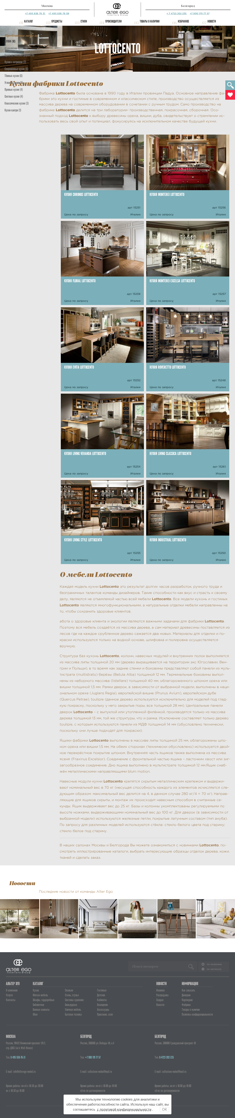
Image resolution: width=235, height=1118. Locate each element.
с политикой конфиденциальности (124, 1109)
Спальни (69, 990)
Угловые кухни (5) (14, 83)
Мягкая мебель (40, 995)
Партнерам (187, 1000)
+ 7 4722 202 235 (177, 13)
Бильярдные (71, 1005)
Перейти (19, 929)
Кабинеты (102, 1000)
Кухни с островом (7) (15, 62)
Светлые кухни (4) (14, 96)
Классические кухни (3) (17, 103)
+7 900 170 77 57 (200, 13)
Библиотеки (38, 1005)
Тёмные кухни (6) (13, 76)
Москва (47, 6)
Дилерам (186, 995)
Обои (35, 1014)
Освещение (102, 1005)
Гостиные (101, 990)
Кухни (36, 990)
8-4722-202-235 (166, 1057)
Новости (211, 21)
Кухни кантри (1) (13, 110)
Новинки (160, 990)
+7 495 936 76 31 (35, 13)
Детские (101, 995)
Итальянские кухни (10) (16, 48)
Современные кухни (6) (16, 69)
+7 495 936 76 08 (58, 13)
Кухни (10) (10, 41)
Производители (113, 21)
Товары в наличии (149, 21)
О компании (11, 990)
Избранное (183, 21)
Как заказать (188, 990)
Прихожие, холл (105, 1014)
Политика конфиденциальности (197, 1014)
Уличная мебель (73, 1010)
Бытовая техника (73, 1014)
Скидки (159, 1000)
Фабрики (186, 1005)
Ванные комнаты (41, 1010)
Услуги (9, 995)
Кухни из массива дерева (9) (19, 55)
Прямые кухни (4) (14, 90)
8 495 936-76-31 (18, 1057)
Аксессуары (103, 1010)
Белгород (188, 6)
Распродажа (162, 995)
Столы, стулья (72, 995)
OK (164, 1109)
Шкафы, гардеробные (43, 1000)
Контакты (10, 1000)
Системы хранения (74, 1000)
